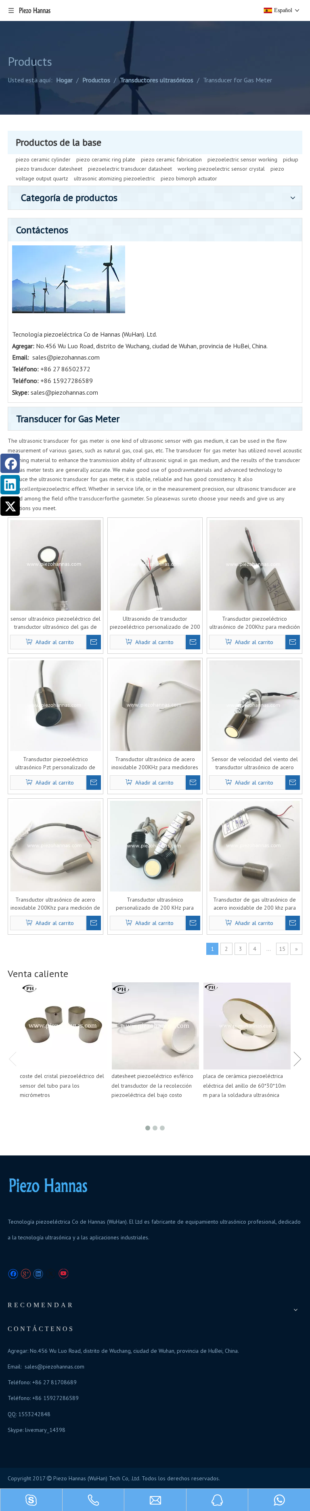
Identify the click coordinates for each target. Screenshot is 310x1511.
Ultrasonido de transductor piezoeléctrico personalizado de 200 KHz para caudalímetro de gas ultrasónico (155, 623)
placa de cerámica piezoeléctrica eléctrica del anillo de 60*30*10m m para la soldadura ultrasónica (244, 1085)
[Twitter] (51, 1274)
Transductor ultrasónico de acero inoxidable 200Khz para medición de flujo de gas (55, 904)
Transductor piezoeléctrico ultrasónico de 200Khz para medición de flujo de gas (254, 623)
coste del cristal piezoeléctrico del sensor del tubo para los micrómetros (62, 1085)
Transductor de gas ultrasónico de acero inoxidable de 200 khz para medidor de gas (254, 904)
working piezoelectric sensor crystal (221, 168)
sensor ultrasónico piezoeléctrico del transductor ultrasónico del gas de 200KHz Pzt (55, 623)
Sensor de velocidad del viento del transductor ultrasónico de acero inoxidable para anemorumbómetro (255, 763)
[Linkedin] (38, 1274)
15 (282, 948)
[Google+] (26, 1274)
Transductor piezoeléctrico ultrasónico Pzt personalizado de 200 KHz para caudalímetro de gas (55, 763)
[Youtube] (63, 1274)
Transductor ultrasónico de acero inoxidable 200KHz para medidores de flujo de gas (154, 763)
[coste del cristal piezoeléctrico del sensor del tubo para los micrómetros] (63, 1025)
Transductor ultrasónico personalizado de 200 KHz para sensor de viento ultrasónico (155, 904)
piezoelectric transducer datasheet (130, 168)
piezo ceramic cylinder (43, 159)
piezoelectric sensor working (242, 159)
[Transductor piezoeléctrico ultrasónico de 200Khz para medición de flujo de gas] (254, 564)
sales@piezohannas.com (66, 357)
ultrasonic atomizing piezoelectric (114, 178)
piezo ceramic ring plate (105, 159)
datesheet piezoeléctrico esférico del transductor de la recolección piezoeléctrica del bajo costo (152, 1085)
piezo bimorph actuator (189, 178)
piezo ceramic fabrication (171, 159)
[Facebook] (13, 1274)
